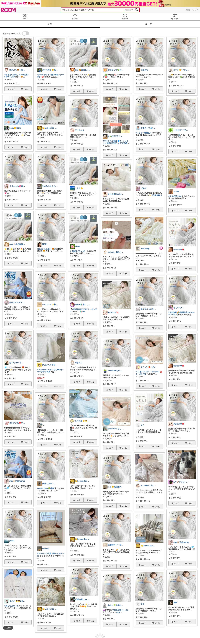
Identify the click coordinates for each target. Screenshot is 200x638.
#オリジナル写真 (44, 553)
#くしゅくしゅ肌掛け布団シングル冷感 (115, 142)
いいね (26, 89)
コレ (11, 89)
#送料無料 (156, 195)
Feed (25, 16)
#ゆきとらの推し (11, 75)
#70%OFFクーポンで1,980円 (49, 370)
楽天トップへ (192, 9)
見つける (75, 16)
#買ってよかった (11, 606)
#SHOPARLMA (175, 196)
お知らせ (125, 16)
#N (83, 311)
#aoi (118, 612)
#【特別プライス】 (78, 251)
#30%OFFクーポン (121, 610)
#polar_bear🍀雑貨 (45, 488)
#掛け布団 (54, 75)
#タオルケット (43, 75)
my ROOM (175, 16)
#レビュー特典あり (144, 133)
